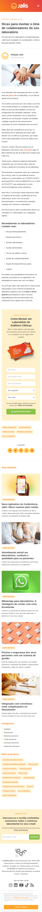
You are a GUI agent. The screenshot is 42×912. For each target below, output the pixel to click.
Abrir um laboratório (9, 436)
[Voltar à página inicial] (18, 6)
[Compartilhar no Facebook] (10, 450)
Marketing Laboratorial (10, 736)
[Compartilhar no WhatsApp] (26, 450)
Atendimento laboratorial (24, 432)
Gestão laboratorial (25, 427)
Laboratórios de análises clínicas (13, 760)
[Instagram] (10, 885)
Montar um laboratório (9, 427)
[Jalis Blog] (32, 885)
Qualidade (6, 729)
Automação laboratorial (11, 743)
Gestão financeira (28, 777)
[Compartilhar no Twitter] (15, 450)
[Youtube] (21, 885)
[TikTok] (27, 885)
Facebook (30, 786)
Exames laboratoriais (9, 773)
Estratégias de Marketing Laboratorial (14, 764)
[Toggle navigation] (38, 6)
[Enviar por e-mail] (31, 450)
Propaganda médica (9, 791)
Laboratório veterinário (10, 769)
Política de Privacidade (21, 898)
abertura (11, 95)
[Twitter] (15, 885)
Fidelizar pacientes (8, 432)
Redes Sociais (22, 773)
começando (27, 150)
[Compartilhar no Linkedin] (21, 450)
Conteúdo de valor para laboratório (13, 786)
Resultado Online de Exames (11, 777)
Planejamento (8, 732)
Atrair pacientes (33, 764)
